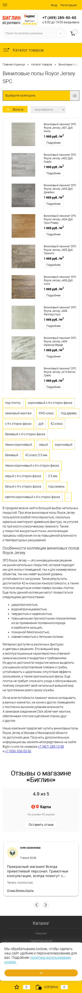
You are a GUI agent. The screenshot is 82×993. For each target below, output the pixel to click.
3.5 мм (52, 476)
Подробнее (53, 142)
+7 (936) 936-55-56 (18, 751)
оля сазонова (30, 847)
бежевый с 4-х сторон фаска (25, 434)
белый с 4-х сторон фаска (23, 486)
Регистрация (68, 5)
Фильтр (18, 109)
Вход (54, 5)
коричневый (63, 444)
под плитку (13, 402)
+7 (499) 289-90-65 (59, 17)
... (68, 497)
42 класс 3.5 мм (36, 455)
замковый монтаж (18, 413)
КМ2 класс (46, 413)
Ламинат (41, 933)
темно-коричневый (18, 444)
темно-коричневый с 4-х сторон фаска (32, 465)
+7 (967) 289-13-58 (51, 746)
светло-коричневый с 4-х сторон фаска (32, 497)
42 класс (57, 423)
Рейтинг (30, 21)
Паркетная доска (41, 940)
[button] (36, 904)
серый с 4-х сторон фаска (23, 476)
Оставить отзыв (41, 824)
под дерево (69, 413)
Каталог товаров (28, 50)
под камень (56, 486)
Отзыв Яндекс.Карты (20, 890)
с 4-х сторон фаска (18, 423)
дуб (41, 423)
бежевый (11, 455)
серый (43, 444)
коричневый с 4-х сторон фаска (50, 402)
